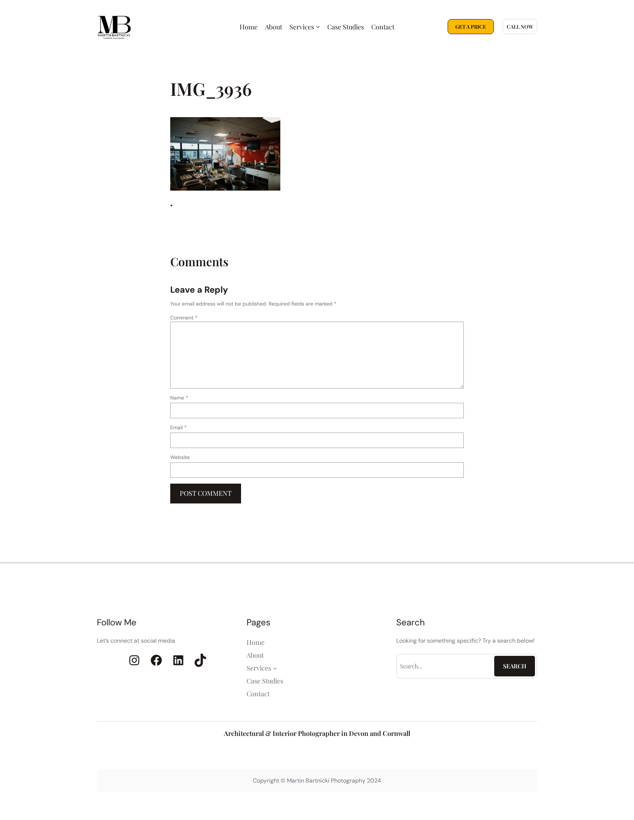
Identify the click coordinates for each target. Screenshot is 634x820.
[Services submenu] (318, 27)
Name (179, 397)
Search (514, 666)
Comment (183, 317)
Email (178, 427)
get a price (470, 26)
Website (180, 457)
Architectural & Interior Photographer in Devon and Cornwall (317, 733)
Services (301, 26)
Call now (520, 26)
